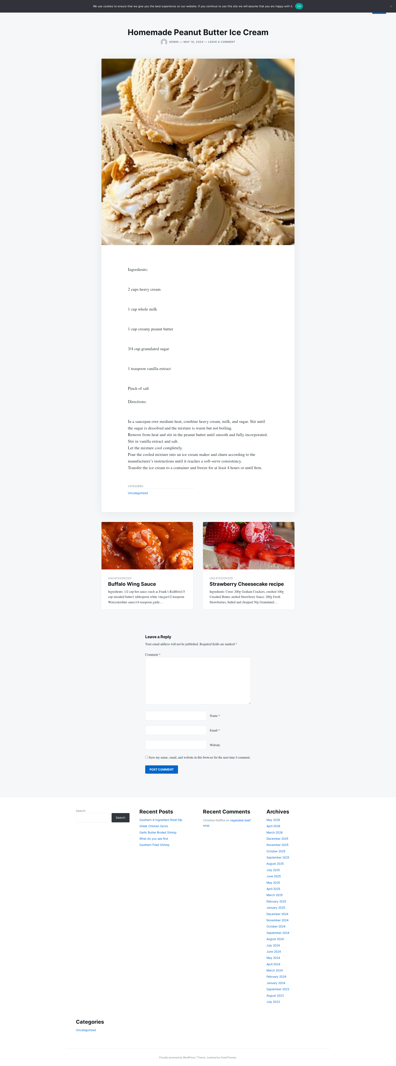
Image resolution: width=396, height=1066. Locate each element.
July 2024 (273, 945)
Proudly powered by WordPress (177, 1057)
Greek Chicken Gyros (153, 826)
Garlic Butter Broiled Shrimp (158, 832)
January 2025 (275, 907)
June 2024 (273, 951)
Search (80, 810)
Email (215, 730)
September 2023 (277, 989)
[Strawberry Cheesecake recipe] (249, 545)
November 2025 (277, 845)
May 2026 (273, 820)
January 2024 (275, 983)
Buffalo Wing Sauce (132, 584)
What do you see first (153, 838)
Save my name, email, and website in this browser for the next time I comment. (199, 757)
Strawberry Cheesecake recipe (247, 584)
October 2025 (275, 851)
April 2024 (273, 964)
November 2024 (277, 920)
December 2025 (277, 838)
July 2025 (273, 870)
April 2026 (273, 826)
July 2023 (273, 1001)
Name (215, 715)
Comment (152, 654)
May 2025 (273, 882)
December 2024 (277, 914)
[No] (391, 6)
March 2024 (274, 970)
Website (215, 745)
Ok (299, 6)
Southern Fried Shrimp (154, 845)
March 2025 (274, 895)
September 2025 (277, 857)
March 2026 (274, 832)
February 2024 (276, 976)
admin (174, 41)
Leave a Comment (221, 41)
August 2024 (275, 939)
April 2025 (273, 889)
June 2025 (273, 876)
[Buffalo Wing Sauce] (147, 545)
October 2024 (275, 926)
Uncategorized (138, 493)
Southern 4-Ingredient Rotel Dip (160, 820)
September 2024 (277, 932)
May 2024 (273, 957)
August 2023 (275, 995)
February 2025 (276, 901)
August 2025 (275, 863)
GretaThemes (228, 1057)
